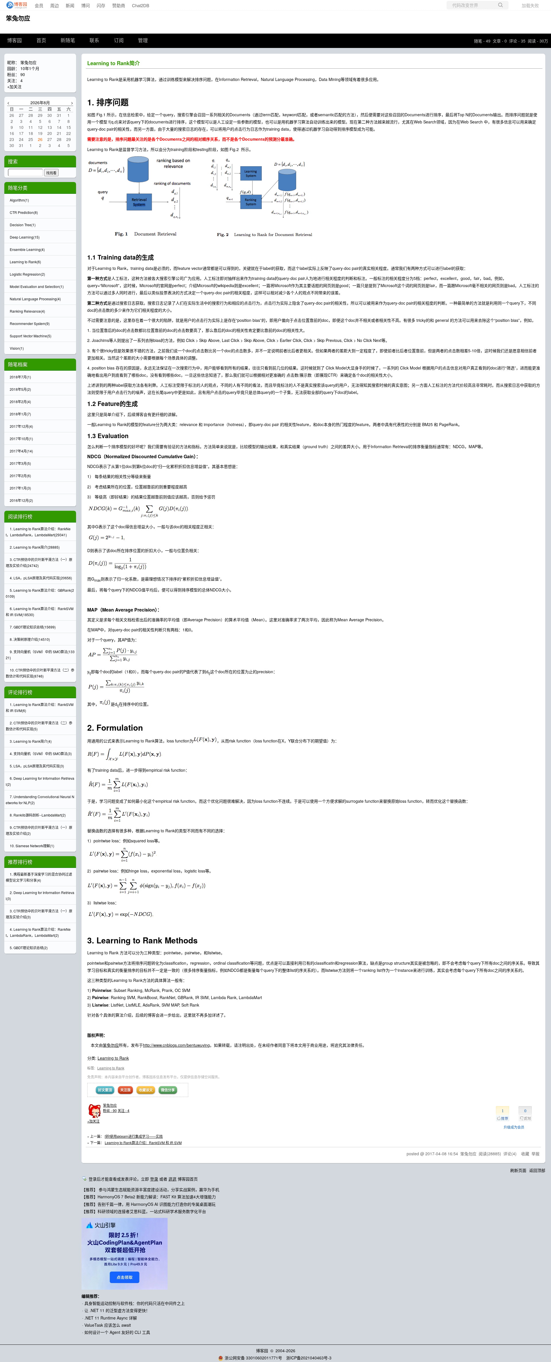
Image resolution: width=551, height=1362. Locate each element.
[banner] (14, 5)
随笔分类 (18, 187)
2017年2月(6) (20, 475)
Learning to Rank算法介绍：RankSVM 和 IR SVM (143, 1142)
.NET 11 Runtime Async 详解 (110, 1318)
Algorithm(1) (19, 200)
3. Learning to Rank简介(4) (31, 741)
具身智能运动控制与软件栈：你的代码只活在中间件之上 (134, 1303)
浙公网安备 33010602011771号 (253, 1358)
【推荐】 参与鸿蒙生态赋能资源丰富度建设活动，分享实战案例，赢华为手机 (150, 1189)
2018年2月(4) (20, 401)
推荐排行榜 (20, 861)
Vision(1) (17, 348)
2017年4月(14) (21, 450)
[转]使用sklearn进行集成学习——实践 (134, 1136)
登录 (154, 1179)
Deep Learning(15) (25, 237)
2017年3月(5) (20, 463)
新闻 (70, 5)
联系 (94, 40)
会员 (39, 5)
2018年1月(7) (20, 413)
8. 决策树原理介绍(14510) (30, 639)
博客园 (14, 40)
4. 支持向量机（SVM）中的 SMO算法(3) (41, 753)
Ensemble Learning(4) (27, 249)
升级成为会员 (514, 1127)
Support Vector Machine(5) (30, 335)
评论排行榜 (20, 692)
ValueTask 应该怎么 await (107, 1325)
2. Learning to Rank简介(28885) (35, 547)
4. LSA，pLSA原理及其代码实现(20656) (41, 577)
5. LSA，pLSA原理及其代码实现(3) (37, 765)
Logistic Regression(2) (27, 274)
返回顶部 (537, 1170)
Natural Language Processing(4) (35, 298)
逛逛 (172, 1179)
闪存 (101, 5)
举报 (535, 1153)
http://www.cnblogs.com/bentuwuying (176, 1045)
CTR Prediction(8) (24, 212)
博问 (85, 5)
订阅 (119, 40)
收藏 (525, 1153)
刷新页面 (518, 1170)
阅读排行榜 (20, 516)
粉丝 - (110, 1110)
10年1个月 (29, 68)
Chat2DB (140, 5)
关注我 (125, 1089)
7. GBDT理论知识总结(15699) (33, 626)
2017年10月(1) (21, 438)
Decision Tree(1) (23, 224)
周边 (54, 5)
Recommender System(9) (30, 323)
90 (22, 74)
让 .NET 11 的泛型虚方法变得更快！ (117, 1310)
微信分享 (168, 1089)
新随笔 (68, 40)
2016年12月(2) (21, 500)
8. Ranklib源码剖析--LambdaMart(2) (38, 814)
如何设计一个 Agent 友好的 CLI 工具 (117, 1332)
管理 (143, 40)
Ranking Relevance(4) (27, 311)
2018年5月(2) (20, 389)
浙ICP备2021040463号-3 (308, 1358)
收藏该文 (146, 1089)
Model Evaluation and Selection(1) (37, 286)
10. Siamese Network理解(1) (32, 845)
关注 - (123, 1110)
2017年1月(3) (20, 487)
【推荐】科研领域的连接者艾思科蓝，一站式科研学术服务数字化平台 (144, 1211)
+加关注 (93, 1121)
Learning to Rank (113, 1058)
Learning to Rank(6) (25, 261)
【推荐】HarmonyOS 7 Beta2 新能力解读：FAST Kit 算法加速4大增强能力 (149, 1197)
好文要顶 (105, 1089)
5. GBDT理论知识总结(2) (29, 947)
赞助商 (118, 5)
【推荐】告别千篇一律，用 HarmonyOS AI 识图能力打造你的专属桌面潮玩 (149, 1204)
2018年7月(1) (20, 376)
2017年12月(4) (21, 426)
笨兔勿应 (18, 17)
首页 (41, 40)
